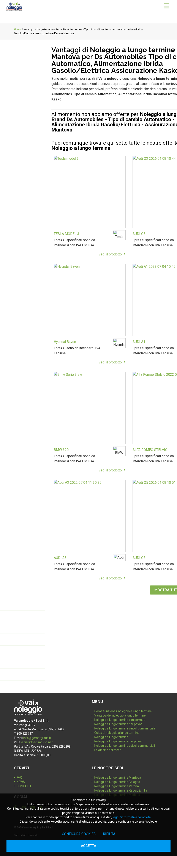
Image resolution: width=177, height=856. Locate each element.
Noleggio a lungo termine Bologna (117, 782)
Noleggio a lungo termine (111, 737)
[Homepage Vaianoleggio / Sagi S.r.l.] (14, 6)
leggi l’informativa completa (132, 817)
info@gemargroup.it (37, 738)
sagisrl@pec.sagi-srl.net (36, 742)
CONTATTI (24, 786)
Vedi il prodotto (110, 254)
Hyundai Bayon (65, 342)
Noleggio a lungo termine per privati (118, 724)
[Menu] (166, 6)
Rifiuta (109, 834)
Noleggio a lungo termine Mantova (117, 777)
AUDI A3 (60, 558)
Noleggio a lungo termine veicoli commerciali (124, 728)
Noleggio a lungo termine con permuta (120, 719)
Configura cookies (79, 834)
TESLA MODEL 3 (66, 234)
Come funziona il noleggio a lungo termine (123, 711)
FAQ (19, 777)
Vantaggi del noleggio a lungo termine (120, 715)
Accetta (88, 846)
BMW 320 (61, 450)
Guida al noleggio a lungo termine (116, 732)
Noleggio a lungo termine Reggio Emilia (120, 790)
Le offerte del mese (107, 750)
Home (17, 29)
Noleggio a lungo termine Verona (116, 786)
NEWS (21, 782)
